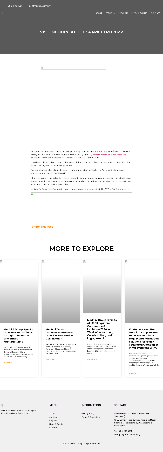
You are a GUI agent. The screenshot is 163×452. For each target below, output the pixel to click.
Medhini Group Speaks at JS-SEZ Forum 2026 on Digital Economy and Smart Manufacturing (18, 335)
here (50, 189)
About (99, 13)
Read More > (8, 362)
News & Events (139, 13)
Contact (155, 13)
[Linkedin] (159, 6)
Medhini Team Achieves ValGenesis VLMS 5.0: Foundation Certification (59, 334)
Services (110, 13)
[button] (105, 227)
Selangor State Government (104, 154)
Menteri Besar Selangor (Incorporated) (57, 157)
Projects (123, 13)
